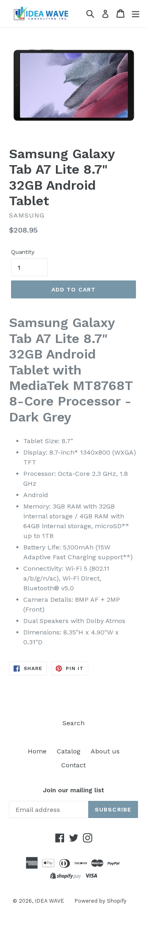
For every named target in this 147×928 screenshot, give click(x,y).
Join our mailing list (73, 790)
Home (37, 751)
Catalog (68, 751)
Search (73, 723)
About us (105, 751)
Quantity (22, 252)
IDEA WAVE (49, 901)
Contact (73, 765)
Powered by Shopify (100, 901)
